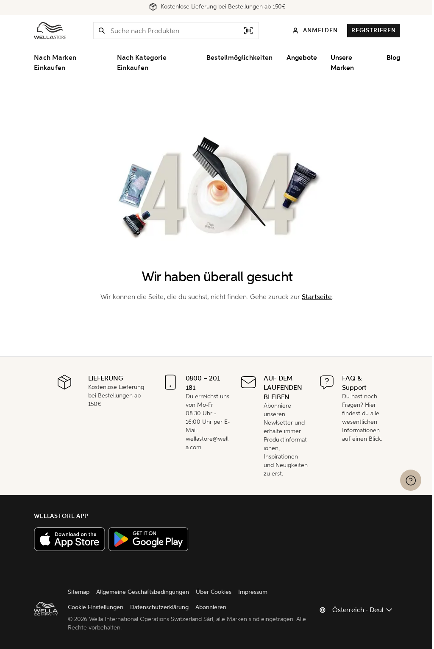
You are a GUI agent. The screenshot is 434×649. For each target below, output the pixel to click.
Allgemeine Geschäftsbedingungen (142, 592)
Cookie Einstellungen (95, 607)
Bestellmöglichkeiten (239, 57)
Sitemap (78, 592)
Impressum (252, 592)
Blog (393, 57)
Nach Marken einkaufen (55, 62)
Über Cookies (213, 592)
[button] (102, 31)
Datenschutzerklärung (159, 607)
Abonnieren (210, 607)
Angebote (302, 57)
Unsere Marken (342, 62)
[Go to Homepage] (50, 30)
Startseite (317, 297)
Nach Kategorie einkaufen (142, 62)
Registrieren (373, 30)
